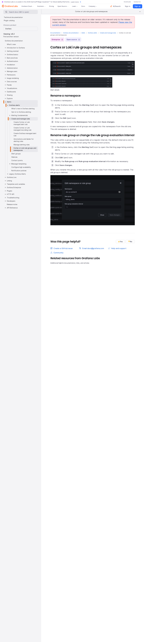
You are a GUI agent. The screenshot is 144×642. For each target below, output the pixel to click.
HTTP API (10, 194)
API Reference (12, 208)
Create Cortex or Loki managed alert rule (22, 123)
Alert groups (16, 154)
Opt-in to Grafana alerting (21, 112)
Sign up (138, 6)
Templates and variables (16, 184)
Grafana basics (12, 54)
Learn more (75, 2)
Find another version (11, 37)
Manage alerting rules (22, 145)
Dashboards (11, 92)
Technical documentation (13, 17)
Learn (74, 6)
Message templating (18, 164)
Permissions (11, 75)
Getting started (12, 51)
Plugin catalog (9, 20)
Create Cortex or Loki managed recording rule (22, 129)
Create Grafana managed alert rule (25, 134)
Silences (14, 157)
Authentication (12, 61)
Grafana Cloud (26, 6)
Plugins (9, 191)
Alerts (83, 33)
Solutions (40, 6)
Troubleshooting (13, 198)
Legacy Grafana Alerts (17, 174)
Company (92, 6)
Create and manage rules (108, 33)
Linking (9, 181)
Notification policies (18, 171)
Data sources (12, 81)
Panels (9, 85)
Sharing (9, 95)
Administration (12, 68)
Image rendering (13, 78)
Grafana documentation (71, 33)
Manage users (12, 71)
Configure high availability (21, 167)
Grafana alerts (92, 33)
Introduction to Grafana (16, 48)
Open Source (62, 6)
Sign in (127, 6)
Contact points (17, 160)
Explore (9, 98)
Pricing (51, 6)
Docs (83, 6)
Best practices (12, 58)
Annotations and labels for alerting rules (24, 140)
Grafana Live (11, 177)
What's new (11, 44)
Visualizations (12, 88)
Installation (11, 65)
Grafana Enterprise (14, 187)
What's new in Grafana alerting (23, 109)
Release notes (12, 204)
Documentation (55, 33)
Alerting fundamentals (19, 115)
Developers (11, 201)
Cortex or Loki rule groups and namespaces (25, 149)
